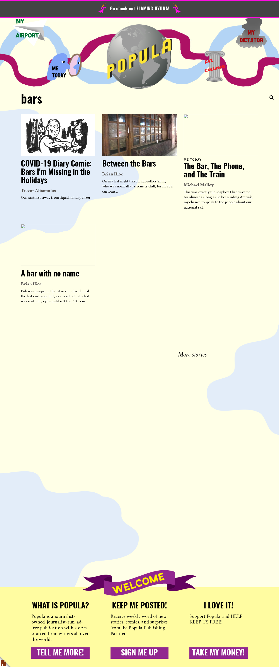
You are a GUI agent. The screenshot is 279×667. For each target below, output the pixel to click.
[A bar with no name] (58, 245)
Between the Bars (129, 164)
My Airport (29, 32)
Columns (214, 66)
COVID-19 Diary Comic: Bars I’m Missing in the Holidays (56, 172)
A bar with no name (50, 274)
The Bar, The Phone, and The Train (214, 171)
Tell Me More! (60, 653)
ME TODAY (64, 66)
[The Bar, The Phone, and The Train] (221, 135)
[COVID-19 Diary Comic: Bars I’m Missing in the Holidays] (58, 135)
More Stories (193, 354)
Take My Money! (218, 653)
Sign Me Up (139, 653)
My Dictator (251, 32)
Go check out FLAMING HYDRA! (139, 9)
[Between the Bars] (139, 135)
